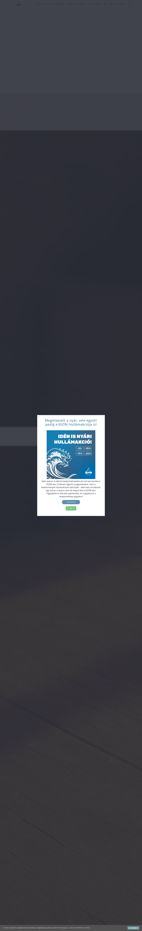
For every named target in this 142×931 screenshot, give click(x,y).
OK (71, 508)
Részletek (87, 928)
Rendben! (133, 928)
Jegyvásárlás (71, 502)
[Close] (39, 416)
